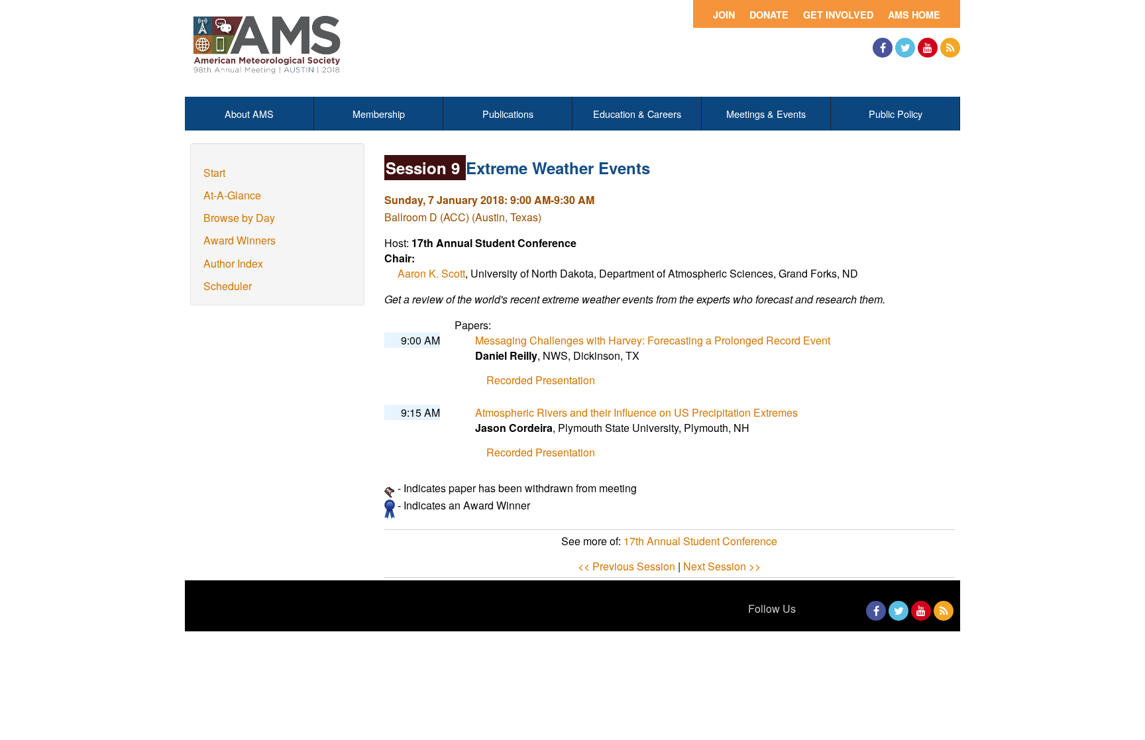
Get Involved (838, 14)
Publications (507, 114)
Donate (769, 14)
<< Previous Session (626, 566)
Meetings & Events (766, 114)
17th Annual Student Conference (700, 541)
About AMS (249, 114)
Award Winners (239, 240)
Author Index (233, 263)
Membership (379, 114)
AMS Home (914, 14)
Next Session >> (722, 566)
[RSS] (950, 48)
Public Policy (895, 114)
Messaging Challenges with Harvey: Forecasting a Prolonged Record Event (652, 340)
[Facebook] (883, 48)
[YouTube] (928, 48)
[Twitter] (905, 48)
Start (214, 172)
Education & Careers (637, 114)
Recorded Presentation (540, 380)
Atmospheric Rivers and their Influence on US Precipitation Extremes (636, 412)
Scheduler (227, 285)
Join (724, 14)
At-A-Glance (232, 195)
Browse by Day (239, 217)
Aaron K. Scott (431, 273)
